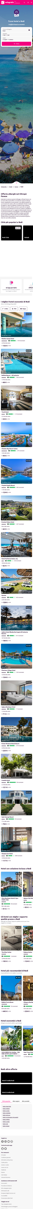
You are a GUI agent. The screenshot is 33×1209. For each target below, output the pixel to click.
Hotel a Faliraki (6, 1108)
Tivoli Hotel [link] (5, 412)
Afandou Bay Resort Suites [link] (10, 448)
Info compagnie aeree (6, 1188)
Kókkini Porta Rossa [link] (7, 1002)
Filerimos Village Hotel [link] (8, 670)
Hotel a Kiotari (6, 1126)
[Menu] (31, 2)
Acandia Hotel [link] (6, 780)
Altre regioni (16, 1101)
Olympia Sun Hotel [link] (7, 853)
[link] (11, 233)
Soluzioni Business (5, 1177)
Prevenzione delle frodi (6, 1198)
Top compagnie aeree (6, 1204)
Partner (3, 1172)
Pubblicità (3, 1170)
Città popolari (6, 1101)
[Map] (16, 257)
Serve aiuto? (4, 1183)
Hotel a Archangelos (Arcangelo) (10, 1117)
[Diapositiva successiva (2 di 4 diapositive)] (30, 544)
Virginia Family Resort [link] (8, 485)
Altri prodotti (25, 1101)
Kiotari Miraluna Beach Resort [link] (10, 743)
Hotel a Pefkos (6, 1119)
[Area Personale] (28, 2)
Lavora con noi (4, 1167)
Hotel (10, 186)
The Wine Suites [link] (6, 952)
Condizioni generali (5, 1157)
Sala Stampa (4, 1175)
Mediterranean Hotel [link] (8, 338)
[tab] (6, 1101)
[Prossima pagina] (31, 286)
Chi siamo (3, 1155)
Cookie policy (4, 1162)
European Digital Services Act (8, 1193)
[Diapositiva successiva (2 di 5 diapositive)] (30, 324)
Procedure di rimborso (6, 1185)
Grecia (16, 186)
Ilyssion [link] (4, 595)
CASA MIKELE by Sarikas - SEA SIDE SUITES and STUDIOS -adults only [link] (11, 1053)
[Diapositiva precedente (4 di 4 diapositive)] (3, 544)
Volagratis (4, 186)
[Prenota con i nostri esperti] (24, 2)
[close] (2, 297)
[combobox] (5, 309)
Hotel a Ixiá (5, 1124)
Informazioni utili (5, 1190)
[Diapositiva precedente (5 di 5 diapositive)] (3, 324)
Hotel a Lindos (6, 1110)
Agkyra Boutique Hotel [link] (8, 707)
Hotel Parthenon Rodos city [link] (10, 558)
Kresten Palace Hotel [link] (8, 522)
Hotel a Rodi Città (7, 1106)
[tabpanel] (16, 1116)
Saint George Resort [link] (8, 817)
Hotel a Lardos (6, 1121)
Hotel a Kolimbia (6, 1113)
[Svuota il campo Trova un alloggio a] (29, 30)
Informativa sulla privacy (7, 1160)
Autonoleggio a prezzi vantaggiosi (9, 1206)
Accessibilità (4, 1195)
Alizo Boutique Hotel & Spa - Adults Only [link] (10, 899)
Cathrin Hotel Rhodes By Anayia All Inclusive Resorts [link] (15, 632)
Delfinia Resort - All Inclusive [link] (10, 375)
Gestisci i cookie (5, 1165)
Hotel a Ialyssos (6, 1115)
